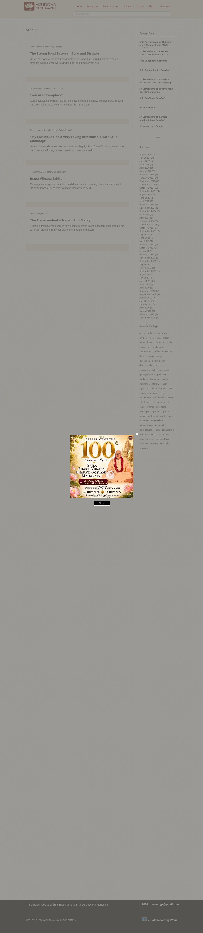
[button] (137, 434)
